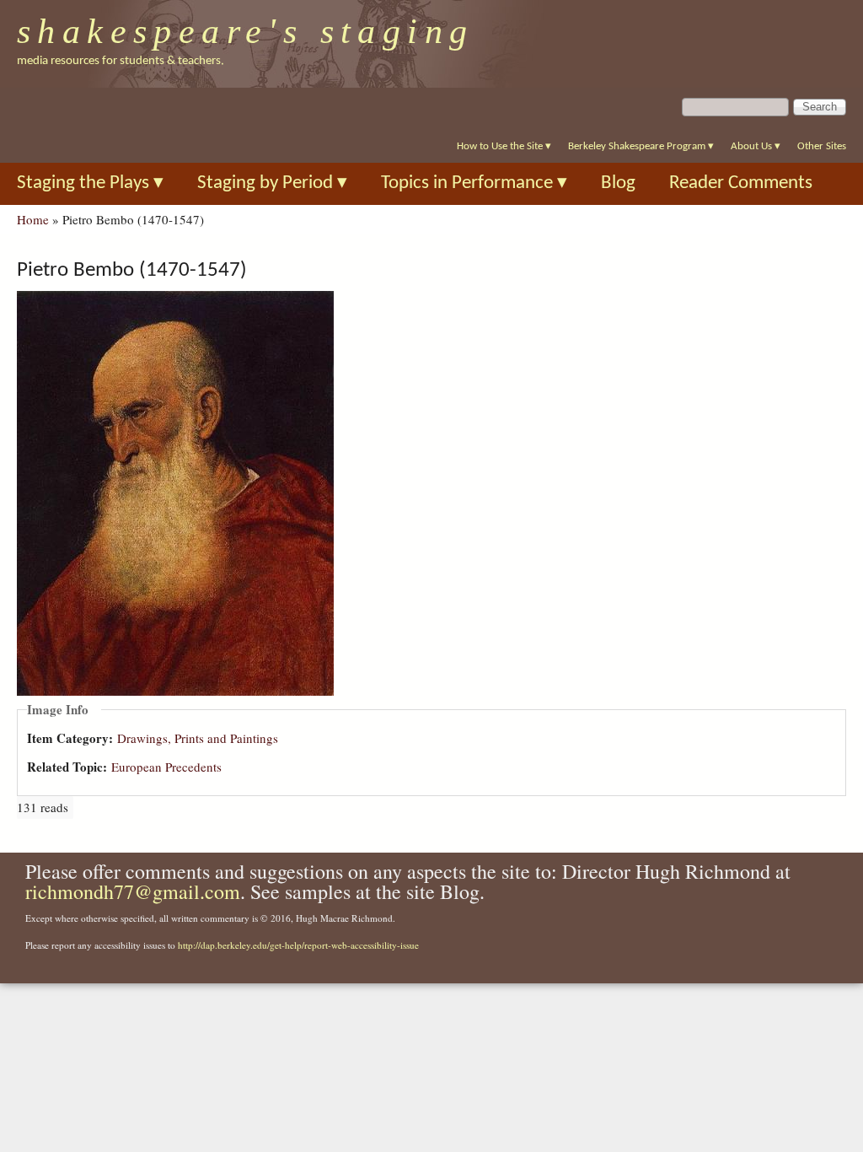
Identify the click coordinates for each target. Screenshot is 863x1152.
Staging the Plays (90, 183)
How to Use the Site (504, 146)
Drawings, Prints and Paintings (197, 737)
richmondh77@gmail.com (132, 891)
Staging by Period (272, 183)
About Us (755, 146)
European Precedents (166, 766)
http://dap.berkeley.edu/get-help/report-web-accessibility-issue (298, 945)
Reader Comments (740, 183)
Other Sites (821, 146)
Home (33, 219)
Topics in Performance (474, 183)
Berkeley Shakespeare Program (641, 146)
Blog (618, 183)
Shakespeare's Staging (245, 31)
